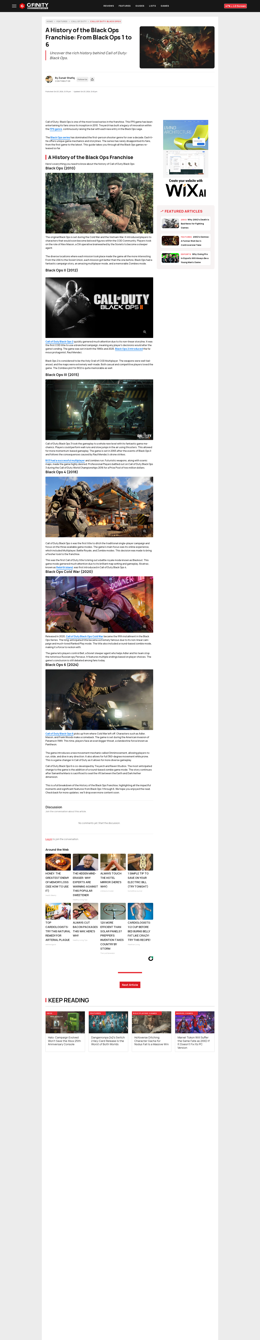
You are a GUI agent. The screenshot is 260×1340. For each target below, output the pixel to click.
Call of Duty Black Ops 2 (59, 341)
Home (50, 21)
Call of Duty (79, 21)
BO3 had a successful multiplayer (65, 460)
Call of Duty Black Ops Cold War (84, 636)
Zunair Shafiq (67, 78)
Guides (139, 5)
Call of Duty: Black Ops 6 (105, 21)
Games (165, 5)
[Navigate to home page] (34, 6)
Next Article (130, 985)
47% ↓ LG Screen (235, 6)
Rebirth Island (64, 567)
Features (125, 5)
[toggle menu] (14, 6)
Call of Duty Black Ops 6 (59, 733)
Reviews (109, 5)
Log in (48, 839)
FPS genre (56, 129)
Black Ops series (60, 137)
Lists (152, 5)
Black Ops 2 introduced (129, 348)
